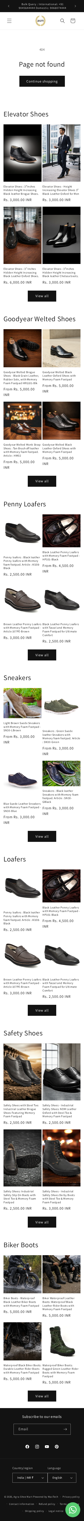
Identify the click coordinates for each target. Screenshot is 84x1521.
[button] (9, 21)
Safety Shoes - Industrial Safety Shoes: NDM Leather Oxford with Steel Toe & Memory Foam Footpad (59, 1110)
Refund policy (47, 1504)
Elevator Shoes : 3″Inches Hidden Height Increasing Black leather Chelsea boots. (60, 272)
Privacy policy (71, 1496)
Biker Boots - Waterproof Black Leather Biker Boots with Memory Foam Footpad (21, 1301)
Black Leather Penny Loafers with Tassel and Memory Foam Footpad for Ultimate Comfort (60, 629)
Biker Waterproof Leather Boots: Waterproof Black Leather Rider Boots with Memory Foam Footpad (58, 1303)
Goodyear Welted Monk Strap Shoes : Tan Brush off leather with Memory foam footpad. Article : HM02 (22, 450)
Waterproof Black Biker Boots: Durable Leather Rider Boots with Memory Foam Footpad (22, 1368)
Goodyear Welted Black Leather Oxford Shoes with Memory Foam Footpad (59, 375)
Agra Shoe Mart (23, 1496)
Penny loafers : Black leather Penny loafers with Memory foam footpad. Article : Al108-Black (22, 562)
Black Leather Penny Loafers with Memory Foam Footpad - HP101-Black (61, 555)
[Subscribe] (65, 1429)
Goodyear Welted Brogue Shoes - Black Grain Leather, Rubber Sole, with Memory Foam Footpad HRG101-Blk (21, 377)
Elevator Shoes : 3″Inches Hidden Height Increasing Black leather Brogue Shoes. (21, 190)
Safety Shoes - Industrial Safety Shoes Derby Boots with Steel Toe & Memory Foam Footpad (58, 1196)
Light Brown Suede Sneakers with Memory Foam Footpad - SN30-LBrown (22, 726)
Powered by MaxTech (45, 1496)
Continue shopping (42, 81)
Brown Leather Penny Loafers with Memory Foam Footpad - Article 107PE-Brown (22, 627)
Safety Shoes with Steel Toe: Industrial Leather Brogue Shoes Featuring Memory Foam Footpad (21, 1110)
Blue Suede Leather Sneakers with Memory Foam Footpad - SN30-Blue (22, 807)
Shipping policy (34, 1511)
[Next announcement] (75, 6)
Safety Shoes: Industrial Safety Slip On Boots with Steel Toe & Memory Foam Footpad (20, 1196)
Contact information (21, 1504)
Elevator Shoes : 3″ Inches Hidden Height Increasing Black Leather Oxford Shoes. (21, 272)
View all (42, 296)
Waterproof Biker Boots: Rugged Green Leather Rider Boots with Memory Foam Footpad (60, 1370)
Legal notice (56, 1511)
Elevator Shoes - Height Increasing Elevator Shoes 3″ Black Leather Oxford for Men (60, 190)
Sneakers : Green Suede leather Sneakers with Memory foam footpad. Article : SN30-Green (61, 736)
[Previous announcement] (9, 6)
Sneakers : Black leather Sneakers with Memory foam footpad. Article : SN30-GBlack (60, 796)
